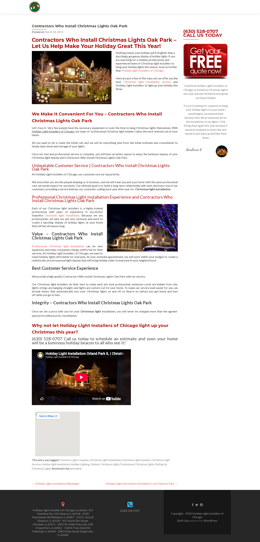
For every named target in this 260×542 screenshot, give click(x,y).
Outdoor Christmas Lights (104, 464)
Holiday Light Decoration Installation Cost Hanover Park (142, 483)
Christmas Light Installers (136, 460)
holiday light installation (56, 464)
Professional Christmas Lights (137, 464)
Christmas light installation (62, 215)
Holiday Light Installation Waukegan (55, 483)
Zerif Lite (183, 520)
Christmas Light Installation (105, 460)
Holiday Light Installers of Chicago (142, 70)
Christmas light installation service (147, 81)
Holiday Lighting (80, 464)
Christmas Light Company (74, 460)
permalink (76, 468)
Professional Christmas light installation (58, 246)
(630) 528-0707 (130, 510)
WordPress (210, 520)
